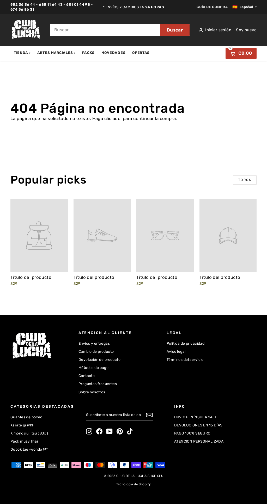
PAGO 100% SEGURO (192, 433)
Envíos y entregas (94, 343)
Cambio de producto (96, 351)
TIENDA (22, 53)
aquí (117, 118)
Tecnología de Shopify (133, 484)
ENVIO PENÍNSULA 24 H (195, 417)
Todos (244, 180)
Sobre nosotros (91, 392)
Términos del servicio (185, 359)
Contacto (86, 376)
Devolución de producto (99, 359)
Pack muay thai (24, 441)
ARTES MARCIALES (56, 53)
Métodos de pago (93, 368)
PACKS (88, 53)
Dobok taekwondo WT (29, 449)
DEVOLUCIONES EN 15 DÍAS (198, 425)
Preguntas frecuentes (97, 384)
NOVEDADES (113, 53)
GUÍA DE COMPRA (212, 7)
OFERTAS (141, 53)
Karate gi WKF (22, 425)
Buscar (175, 30)
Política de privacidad (185, 343)
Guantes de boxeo (26, 417)
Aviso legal (176, 351)
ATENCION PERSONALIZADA (198, 441)
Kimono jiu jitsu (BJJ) (29, 433)
